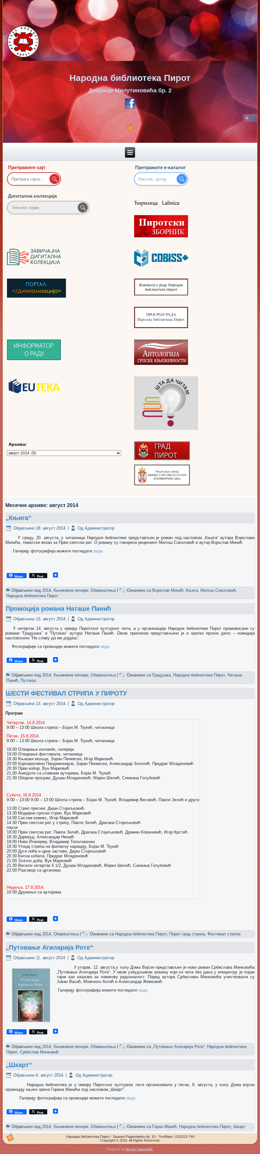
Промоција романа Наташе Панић (58, 608)
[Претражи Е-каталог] (182, 179)
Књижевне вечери (71, 590)
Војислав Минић (167, 590)
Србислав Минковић (39, 1052)
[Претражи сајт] (54, 179)
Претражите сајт (26, 167)
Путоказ (28, 680)
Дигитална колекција (32, 196)
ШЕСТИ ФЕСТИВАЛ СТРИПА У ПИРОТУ (66, 693)
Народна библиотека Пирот (130, 78)
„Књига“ (18, 517)
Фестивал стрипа (223, 934)
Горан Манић (164, 1126)
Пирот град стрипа (187, 934)
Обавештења (103, 590)
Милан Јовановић (139, 1149)
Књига (192, 590)
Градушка (161, 675)
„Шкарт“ (19, 1064)
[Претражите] (83, 207)
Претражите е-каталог (160, 167)
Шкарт (239, 1126)
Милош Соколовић (218, 590)
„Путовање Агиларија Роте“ (49, 947)
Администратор (99, 528)
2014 (46, 590)
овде (97, 551)
